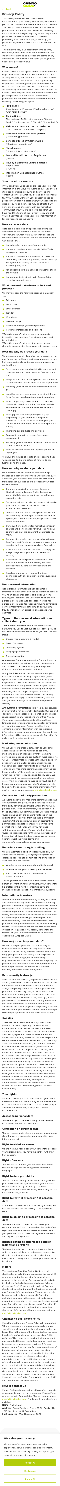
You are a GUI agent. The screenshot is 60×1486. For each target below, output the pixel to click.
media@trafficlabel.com (45, 790)
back (8, 9)
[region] (30, 1459)
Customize (30, 1471)
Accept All (30, 1463)
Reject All (30, 1479)
